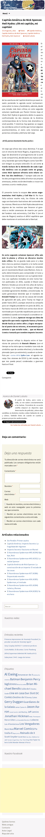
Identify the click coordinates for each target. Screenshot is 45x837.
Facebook (4, 382)
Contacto (6, 827)
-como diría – (20, 355)
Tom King (26, 740)
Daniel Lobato (30, 36)
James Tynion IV (20, 707)
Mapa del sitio (8, 833)
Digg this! (9, 386)
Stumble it (4, 386)
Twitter (9, 382)
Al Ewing (11, 674)
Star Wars (29, 737)
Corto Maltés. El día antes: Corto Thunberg (20, 649)
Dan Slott (30, 693)
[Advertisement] (22, 790)
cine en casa (16, 693)
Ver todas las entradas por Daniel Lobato (26, 425)
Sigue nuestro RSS (30, 623)
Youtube (16, 623)
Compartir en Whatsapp (19, 386)
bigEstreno (10, 684)
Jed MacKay (22, 712)
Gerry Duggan (13, 702)
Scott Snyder (11, 736)
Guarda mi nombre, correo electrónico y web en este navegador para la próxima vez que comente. (22, 507)
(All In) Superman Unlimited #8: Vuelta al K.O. (20, 653)
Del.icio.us (14, 386)
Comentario (10, 471)
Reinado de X (27, 733)
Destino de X (19, 697)
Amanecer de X (25, 674)
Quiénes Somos (8, 821)
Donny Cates (31, 697)
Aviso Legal (7, 830)
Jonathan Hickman (16, 716)
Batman (15, 679)
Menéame (29, 382)
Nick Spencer (15, 36)
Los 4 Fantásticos (11, 724)
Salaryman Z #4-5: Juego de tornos (17, 657)
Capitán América (35, 31)
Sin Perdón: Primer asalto (18, 540)
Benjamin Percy (30, 679)
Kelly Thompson (34, 716)
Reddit (39, 382)
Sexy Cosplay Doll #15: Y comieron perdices (20, 646)
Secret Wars (22, 737)
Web (6, 499)
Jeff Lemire (33, 711)
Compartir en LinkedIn (34, 382)
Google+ (14, 382)
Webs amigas (7, 824)
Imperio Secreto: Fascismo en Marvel (22, 549)
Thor (21, 740)
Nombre (8, 486)
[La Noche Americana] (22, 5)
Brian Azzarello (21, 684)
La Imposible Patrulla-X (23, 720)
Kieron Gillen (9, 720)
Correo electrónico (10, 493)
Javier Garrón (14, 712)
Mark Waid (9, 729)
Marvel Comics (24, 729)
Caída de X (25, 688)
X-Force (27, 742)
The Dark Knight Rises (13, 740)
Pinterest (19, 382)
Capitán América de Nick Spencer (14, 33)
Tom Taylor (34, 740)
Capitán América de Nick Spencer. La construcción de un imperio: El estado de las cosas (24, 567)
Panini (22, 31)
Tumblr (24, 382)
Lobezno (34, 719)
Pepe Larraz (16, 733)
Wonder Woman (18, 742)
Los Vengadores (30, 724)
